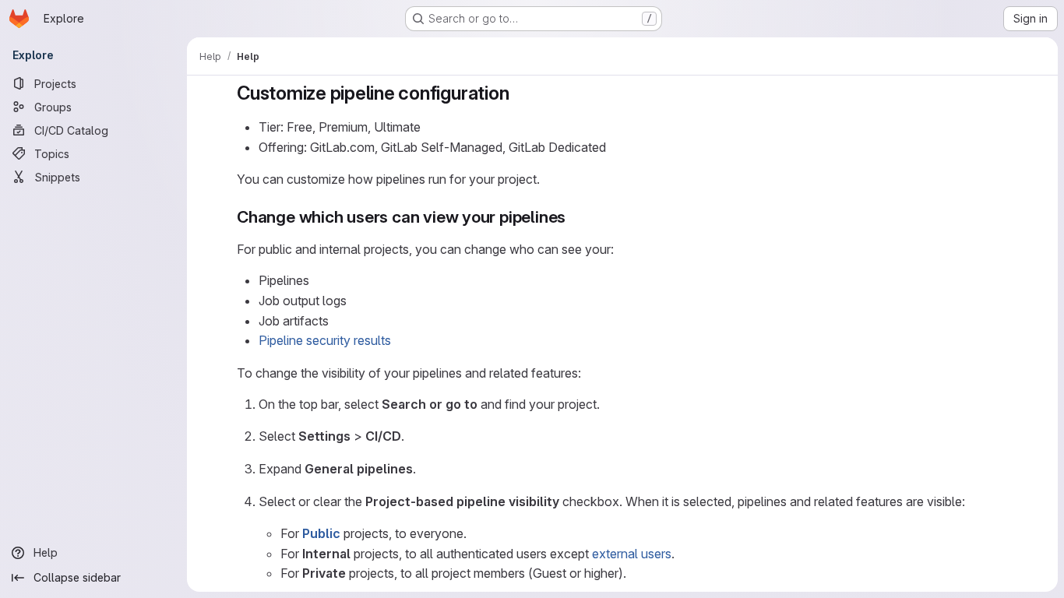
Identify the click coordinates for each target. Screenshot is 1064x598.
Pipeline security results (325, 340)
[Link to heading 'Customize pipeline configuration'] (519, 93)
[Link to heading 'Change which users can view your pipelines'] (574, 217)
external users (631, 553)
